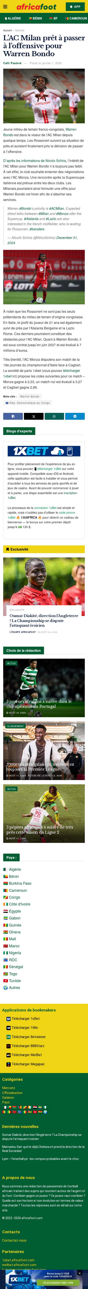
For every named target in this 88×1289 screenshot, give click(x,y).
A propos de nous (18, 1177)
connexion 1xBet (45, 508)
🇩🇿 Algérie (12, 18)
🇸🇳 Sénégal (13, 966)
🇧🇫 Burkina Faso (17, 883)
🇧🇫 (14, 1107)
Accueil (7, 30)
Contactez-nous (14, 1240)
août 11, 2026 (17, 838)
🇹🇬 (30, 1112)
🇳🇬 (45, 1107)
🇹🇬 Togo (10, 973)
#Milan (43, 213)
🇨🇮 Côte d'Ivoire (16, 904)
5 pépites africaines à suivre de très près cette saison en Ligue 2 (39, 830)
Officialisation (12, 1093)
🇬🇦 (40, 1107)
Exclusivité (17, 610)
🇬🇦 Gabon (12, 918)
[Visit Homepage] (36, 6)
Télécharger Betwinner (28, 1037)
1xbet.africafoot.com (18, 1260)
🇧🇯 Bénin (35, 18)
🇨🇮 (30, 1107)
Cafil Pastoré (12, 63)
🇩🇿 (4, 1107)
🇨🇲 (20, 1107)
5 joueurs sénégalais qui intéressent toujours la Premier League (40, 767)
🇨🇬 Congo (11, 897)
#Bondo (25, 208)
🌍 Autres (11, 987)
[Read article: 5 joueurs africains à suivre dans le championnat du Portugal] (44, 688)
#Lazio (51, 218)
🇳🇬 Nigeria (12, 952)
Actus (11, 663)
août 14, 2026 (17, 712)
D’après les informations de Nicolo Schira (34, 160)
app (77, 7)
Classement (15, 726)
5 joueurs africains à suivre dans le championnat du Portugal (39, 704)
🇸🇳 (25, 1112)
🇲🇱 (9, 1112)
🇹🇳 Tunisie (12, 980)
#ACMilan (56, 208)
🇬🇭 (40, 1112)
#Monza (62, 213)
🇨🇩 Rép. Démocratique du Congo (27, 403)
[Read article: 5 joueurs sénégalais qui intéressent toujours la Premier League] (44, 750)
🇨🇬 (25, 1107)
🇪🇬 (35, 1107)
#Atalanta (31, 218)
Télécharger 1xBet (25, 1019)
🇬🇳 (4, 1112)
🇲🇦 (14, 1112)
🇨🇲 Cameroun (76, 18)
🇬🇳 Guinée (12, 925)
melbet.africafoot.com (19, 1265)
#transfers (36, 228)
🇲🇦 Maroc (11, 945)
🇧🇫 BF (53, 18)
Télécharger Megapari (27, 1064)
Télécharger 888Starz (27, 1046)
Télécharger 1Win (24, 1028)
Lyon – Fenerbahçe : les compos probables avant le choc (40, 1159)
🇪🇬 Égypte (12, 911)
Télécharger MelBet (26, 1055)
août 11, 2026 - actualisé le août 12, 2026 (35, 775)
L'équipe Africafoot (23, 632)
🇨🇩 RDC (10, 959)
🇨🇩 (20, 1112)
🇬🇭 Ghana (12, 931)
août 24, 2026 (48, 632)
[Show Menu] (5, 6)
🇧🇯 (9, 1107)
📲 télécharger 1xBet (47, 468)
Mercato (20, 30)
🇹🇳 (35, 1112)
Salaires (8, 1098)
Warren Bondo (30, 396)
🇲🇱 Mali (9, 938)
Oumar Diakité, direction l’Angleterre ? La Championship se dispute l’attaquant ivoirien (44, 621)
